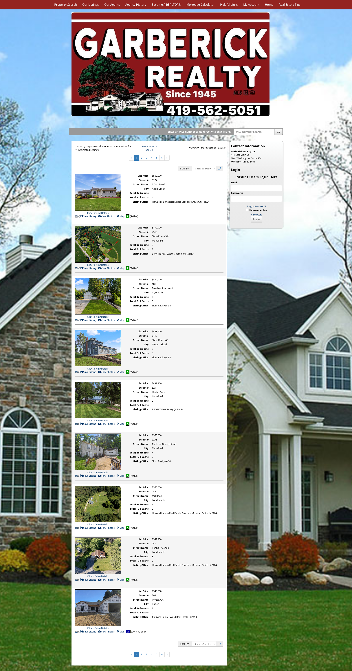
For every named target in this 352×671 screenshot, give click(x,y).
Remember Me (257, 210)
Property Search (65, 5)
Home (269, 5)
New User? (256, 214)
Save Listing (89, 216)
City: (146, 188)
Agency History (135, 5)
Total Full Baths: (139, 197)
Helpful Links (229, 5)
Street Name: (141, 184)
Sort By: (184, 168)
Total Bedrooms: (139, 193)
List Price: (143, 175)
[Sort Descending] (219, 168)
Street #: (144, 180)
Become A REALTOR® (166, 5)
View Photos (107, 216)
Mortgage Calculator (200, 5)
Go (278, 131)
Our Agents (112, 5)
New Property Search (149, 148)
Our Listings (90, 5)
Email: (234, 182)
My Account (251, 5)
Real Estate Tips (289, 5)
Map (122, 216)
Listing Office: (141, 201)
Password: (237, 193)
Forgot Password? (256, 206)
